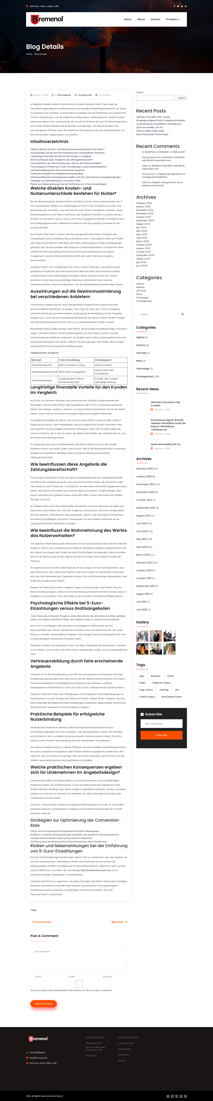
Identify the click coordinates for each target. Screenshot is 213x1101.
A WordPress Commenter (155, 151)
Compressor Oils (126, 1043)
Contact (155, 19)
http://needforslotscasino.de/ (95, 870)
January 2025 (143, 248)
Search (139, 92)
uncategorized (85, 95)
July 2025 (141, 227)
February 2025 (144, 244)
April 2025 (141, 237)
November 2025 (144, 213)
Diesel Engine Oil (93, 1043)
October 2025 (143, 216)
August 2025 (143, 223)
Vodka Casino (147, 696)
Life (177, 689)
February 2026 (144, 203)
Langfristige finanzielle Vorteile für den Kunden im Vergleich (60, 156)
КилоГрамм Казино (172, 696)
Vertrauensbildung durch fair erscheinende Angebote (57, 170)
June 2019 (141, 265)
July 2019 (141, 262)
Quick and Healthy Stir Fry (149, 127)
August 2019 (143, 258)
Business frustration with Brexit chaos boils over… (163, 159)
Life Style (141, 290)
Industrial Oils (124, 1049)
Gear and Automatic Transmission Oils (95, 1048)
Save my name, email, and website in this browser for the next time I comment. (71, 990)
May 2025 (141, 234)
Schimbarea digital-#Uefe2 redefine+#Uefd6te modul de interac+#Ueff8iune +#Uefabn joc (168, 425)
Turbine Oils (123, 1054)
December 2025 (144, 209)
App (141, 676)
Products (171, 19)
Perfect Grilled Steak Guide (150, 130)
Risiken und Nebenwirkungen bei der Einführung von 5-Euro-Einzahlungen (68, 184)
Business (155, 676)
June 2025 (141, 230)
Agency (140, 283)
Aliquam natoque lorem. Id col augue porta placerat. (163, 175)
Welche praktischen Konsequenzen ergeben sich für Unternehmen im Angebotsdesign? (75, 177)
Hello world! (179, 151)
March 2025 (142, 241)
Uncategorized (144, 301)
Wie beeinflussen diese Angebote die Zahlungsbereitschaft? (61, 159)
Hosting (164, 689)
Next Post (117, 922)
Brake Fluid (91, 1055)
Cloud (170, 676)
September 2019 (145, 255)
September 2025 (145, 220)
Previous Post (42, 922)
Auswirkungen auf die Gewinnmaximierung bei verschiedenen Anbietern (67, 152)
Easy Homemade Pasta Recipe (152, 134)
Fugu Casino (146, 689)
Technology (142, 297)
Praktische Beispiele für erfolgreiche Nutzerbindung (56, 173)
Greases (122, 1060)
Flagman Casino (161, 682)
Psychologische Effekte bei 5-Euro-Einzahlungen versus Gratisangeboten (68, 166)
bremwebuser (64, 95)
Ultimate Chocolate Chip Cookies (153, 116)
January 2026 (143, 206)
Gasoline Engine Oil (95, 1037)
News (139, 294)
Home (127, 19)
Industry (140, 287)
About (141, 19)
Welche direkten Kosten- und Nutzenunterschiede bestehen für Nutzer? (67, 149)
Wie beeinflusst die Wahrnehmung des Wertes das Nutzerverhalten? (66, 163)
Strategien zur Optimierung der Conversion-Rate (55, 180)
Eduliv (142, 682)
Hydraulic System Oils (128, 1037)
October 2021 (143, 251)
